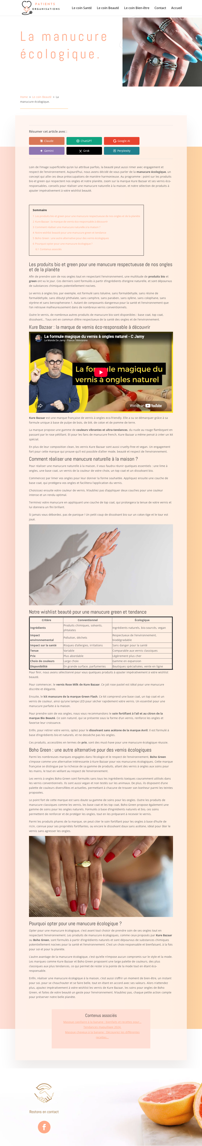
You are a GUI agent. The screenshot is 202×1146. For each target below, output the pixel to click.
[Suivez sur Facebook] (44, 1127)
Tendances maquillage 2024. (102, 1027)
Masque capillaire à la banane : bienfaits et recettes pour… (102, 1022)
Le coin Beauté (108, 8)
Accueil (176, 8)
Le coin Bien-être (136, 8)
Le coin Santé (82, 8)
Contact (160, 8)
